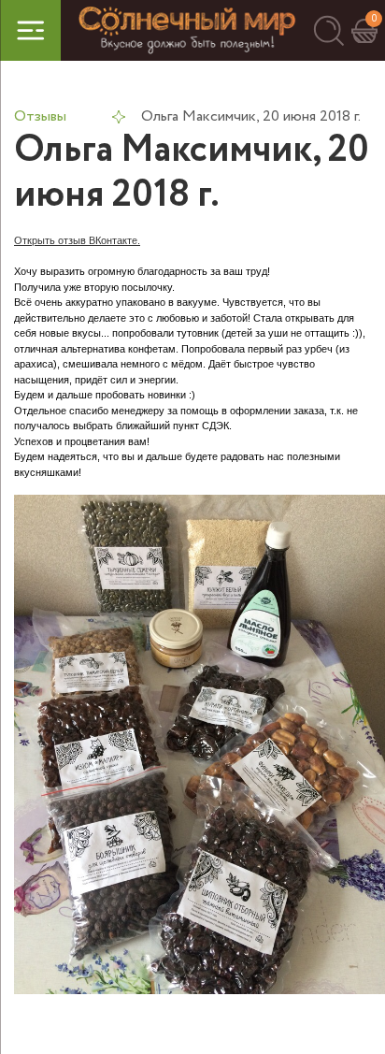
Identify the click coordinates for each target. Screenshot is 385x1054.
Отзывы (40, 116)
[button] (328, 30)
